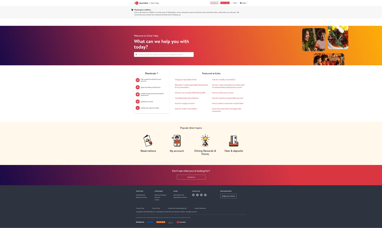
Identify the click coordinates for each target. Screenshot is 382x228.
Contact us (191, 177)
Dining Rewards (140, 195)
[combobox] (164, 54)
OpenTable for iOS (178, 195)
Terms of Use (156, 208)
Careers (157, 200)
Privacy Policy (140, 208)
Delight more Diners (228, 196)
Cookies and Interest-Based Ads (177, 208)
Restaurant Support (160, 195)
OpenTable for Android (180, 197)
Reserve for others (141, 197)
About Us (157, 197)
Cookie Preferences (200, 208)
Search (136, 54)
